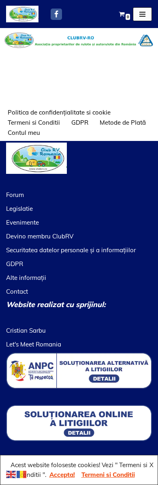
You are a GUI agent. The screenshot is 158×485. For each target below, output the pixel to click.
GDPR (79, 122)
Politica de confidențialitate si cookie (59, 112)
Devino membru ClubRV (39, 236)
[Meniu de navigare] (142, 14)
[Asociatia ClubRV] (22, 14)
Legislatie (19, 208)
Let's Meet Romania (33, 344)
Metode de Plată (123, 122)
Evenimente (22, 222)
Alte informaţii (26, 277)
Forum (15, 195)
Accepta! (62, 475)
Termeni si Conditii (34, 122)
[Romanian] (22, 474)
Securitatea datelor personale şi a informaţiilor (71, 250)
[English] (11, 474)
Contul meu (24, 132)
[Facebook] (56, 14)
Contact (17, 291)
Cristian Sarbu (26, 330)
